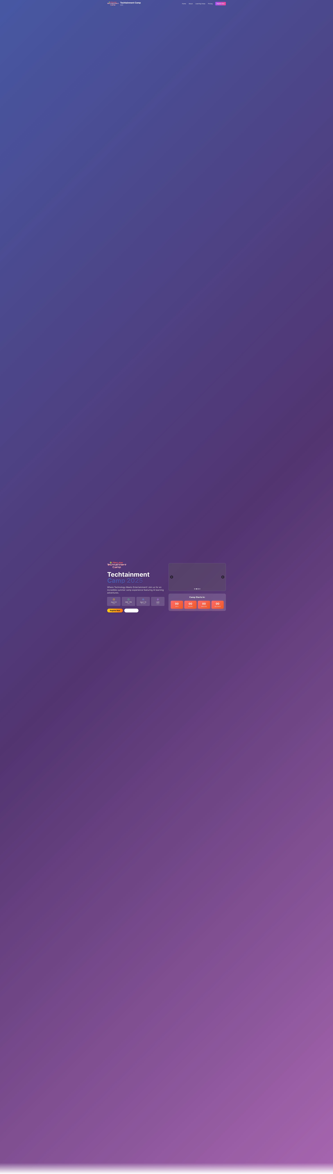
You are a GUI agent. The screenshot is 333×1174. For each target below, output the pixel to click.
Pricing (210, 4)
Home (184, 4)
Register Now (220, 3)
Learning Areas (200, 4)
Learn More (131, 610)
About (191, 4)
